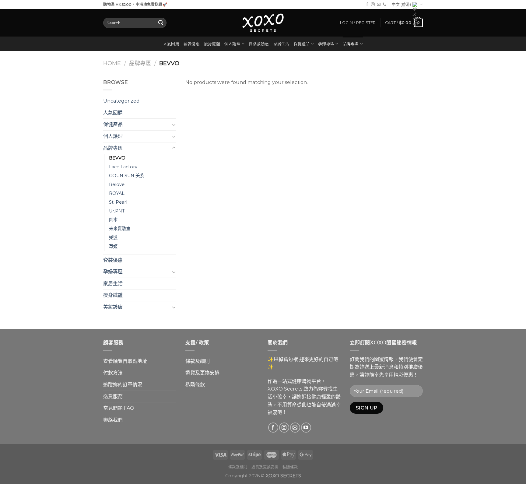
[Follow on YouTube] (306, 428)
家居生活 (281, 43)
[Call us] (384, 4)
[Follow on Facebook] (367, 4)
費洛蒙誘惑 (259, 43)
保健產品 (302, 43)
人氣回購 (171, 43)
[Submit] (161, 23)
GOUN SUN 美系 (126, 175)
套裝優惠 (192, 43)
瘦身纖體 (212, 43)
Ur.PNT (117, 211)
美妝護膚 (113, 307)
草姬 (113, 246)
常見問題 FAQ (118, 408)
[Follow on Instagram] (373, 4)
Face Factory (123, 167)
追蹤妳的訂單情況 (122, 385)
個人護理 (232, 43)
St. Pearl (118, 202)
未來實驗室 (119, 228)
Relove (116, 184)
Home (112, 63)
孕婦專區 (326, 43)
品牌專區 (351, 43)
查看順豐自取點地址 (125, 361)
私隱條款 (195, 385)
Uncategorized (121, 101)
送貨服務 (113, 396)
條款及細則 (197, 361)
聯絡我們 (113, 420)
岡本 (113, 220)
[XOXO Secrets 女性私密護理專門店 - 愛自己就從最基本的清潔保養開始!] (263, 23)
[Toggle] (173, 124)
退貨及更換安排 (202, 373)
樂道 (113, 237)
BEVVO (117, 158)
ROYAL (116, 193)
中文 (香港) (401, 4)
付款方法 (113, 373)
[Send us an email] (378, 4)
